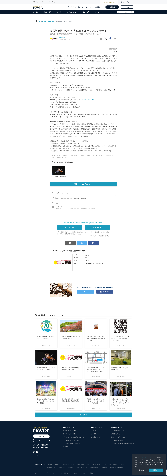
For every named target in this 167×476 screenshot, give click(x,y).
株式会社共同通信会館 (82, 464)
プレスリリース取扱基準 (80, 473)
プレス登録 (70, 227)
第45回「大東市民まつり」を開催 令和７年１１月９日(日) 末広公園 (95, 401)
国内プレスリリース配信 (69, 430)
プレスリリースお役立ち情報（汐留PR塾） (74, 437)
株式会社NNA (50, 467)
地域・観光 (47, 12)
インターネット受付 (88, 99)
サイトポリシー (39, 473)
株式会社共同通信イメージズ (116, 464)
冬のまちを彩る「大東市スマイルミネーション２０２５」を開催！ (46, 401)
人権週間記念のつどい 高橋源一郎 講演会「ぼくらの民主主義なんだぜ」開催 (95, 369)
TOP (39, 21)
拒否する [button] (141, 470)
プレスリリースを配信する (75, 7)
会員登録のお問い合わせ (117, 430)
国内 (109, 2)
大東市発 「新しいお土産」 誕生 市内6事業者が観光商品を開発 (96, 338)
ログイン (127, 7)
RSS (99, 473)
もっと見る (83, 414)
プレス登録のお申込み (117, 440)
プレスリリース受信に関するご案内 (100, 236)
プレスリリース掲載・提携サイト (71, 443)
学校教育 (57, 198)
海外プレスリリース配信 (69, 434)
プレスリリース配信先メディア (71, 440)
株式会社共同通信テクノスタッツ (98, 467)
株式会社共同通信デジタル (98, 464)
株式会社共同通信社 (68, 464)
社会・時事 (83, 198)
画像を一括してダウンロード (83, 184)
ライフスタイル (72, 12)
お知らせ (93, 430)
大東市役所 (51, 21)
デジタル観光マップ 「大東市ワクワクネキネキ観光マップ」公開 (120, 338)
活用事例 (65, 446)
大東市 (115, 51)
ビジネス (36, 12)
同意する (156, 470)
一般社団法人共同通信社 (53, 464)
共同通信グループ (95, 437)
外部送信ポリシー (65, 473)
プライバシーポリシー (148, 458)
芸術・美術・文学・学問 (67, 198)
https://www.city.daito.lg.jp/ (94, 263)
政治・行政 (77, 198)
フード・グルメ (100, 12)
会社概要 (93, 434)
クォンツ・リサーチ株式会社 (65, 467)
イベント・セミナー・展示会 (62, 193)
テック (59, 12)
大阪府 (56, 203)
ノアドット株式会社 (81, 467)
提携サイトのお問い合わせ (118, 437)
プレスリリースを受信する (94, 7)
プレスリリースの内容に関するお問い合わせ (122, 443)
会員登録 (112, 7)
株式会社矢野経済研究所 (116, 467)
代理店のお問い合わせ (117, 434)
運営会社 (92, 473)
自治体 (44, 21)
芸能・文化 (86, 12)
